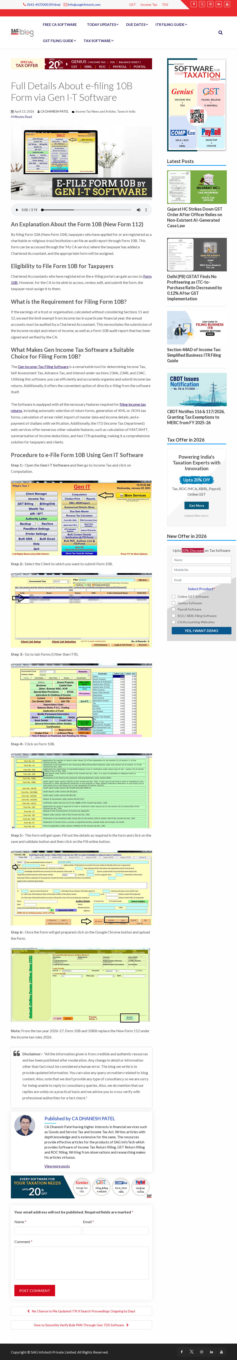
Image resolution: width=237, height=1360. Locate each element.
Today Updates (101, 24)
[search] (220, 32)
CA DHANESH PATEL (55, 111)
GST (132, 4)
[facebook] (194, 4)
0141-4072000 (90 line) (43, 4)
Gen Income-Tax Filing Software (43, 366)
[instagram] (210, 4)
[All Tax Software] (197, 104)
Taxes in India (126, 111)
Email (88, 1221)
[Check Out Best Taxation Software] (81, 1186)
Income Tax (148, 4)
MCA (29, 14)
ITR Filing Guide (170, 24)
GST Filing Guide (58, 41)
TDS (165, 4)
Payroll (42, 14)
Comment (23, 1241)
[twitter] (202, 4)
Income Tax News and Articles (95, 111)
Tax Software (97, 41)
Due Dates (135, 24)
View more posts (57, 1166)
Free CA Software (60, 24)
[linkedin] (219, 4)
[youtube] (227, 4)
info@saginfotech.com (83, 4)
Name (20, 1221)
